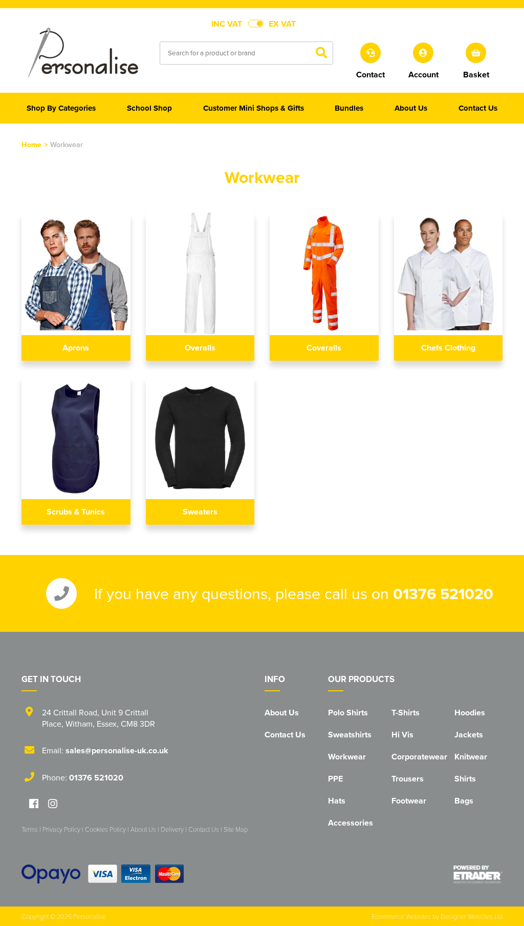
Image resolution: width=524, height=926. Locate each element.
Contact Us (285, 734)
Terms (29, 829)
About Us (282, 712)
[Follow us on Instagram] (52, 804)
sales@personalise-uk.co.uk (117, 750)
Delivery (172, 829)
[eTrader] (478, 874)
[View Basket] (476, 52)
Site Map (236, 829)
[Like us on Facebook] (33, 804)
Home (31, 144)
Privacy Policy (61, 829)
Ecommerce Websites (401, 916)
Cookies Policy (105, 829)
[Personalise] (82, 52)
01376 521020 (443, 593)
